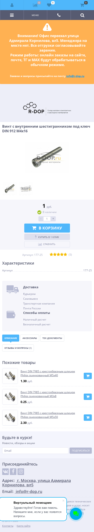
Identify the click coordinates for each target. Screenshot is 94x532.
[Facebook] (13, 471)
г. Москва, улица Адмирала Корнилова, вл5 (36, 482)
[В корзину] (88, 376)
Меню (35, 15)
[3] (58, 255)
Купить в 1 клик (48, 237)
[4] (62, 255)
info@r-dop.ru (75, 76)
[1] (51, 255)
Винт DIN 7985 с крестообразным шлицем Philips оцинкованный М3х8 (48, 394)
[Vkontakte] (5, 471)
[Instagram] (20, 471)
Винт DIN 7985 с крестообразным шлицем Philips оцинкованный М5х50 (48, 415)
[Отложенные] (49, 5)
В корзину (50, 228)
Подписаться (81, 450)
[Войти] (12, 5)
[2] (55, 255)
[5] (65, 255)
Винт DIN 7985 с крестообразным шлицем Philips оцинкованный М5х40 (48, 373)
